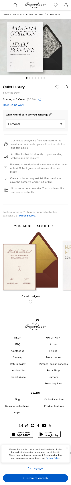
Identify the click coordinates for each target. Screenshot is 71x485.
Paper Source (27, 215)
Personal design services (53, 364)
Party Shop (53, 370)
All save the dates (34, 14)
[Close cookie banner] (67, 447)
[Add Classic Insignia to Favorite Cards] (30, 302)
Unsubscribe (18, 370)
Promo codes (53, 357)
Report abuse (18, 377)
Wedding (17, 14)
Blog (17, 399)
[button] (51, 115)
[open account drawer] (66, 5)
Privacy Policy (53, 458)
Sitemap (18, 357)
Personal (14, 124)
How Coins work (13, 105)
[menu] (5, 5)
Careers (53, 377)
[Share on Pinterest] (32, 425)
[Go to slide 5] (38, 78)
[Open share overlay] (66, 86)
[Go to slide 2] (29, 78)
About (53, 344)
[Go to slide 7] (44, 78)
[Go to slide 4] (35, 78)
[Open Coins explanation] (40, 99)
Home (6, 14)
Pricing (53, 350)
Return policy (17, 364)
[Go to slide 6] (41, 78)
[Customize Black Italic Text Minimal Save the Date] (35, 47)
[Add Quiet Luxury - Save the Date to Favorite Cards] (57, 87)
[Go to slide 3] (32, 78)
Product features (54, 406)
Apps (17, 412)
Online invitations (54, 399)
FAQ (17, 344)
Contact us (17, 350)
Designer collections (17, 406)
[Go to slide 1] (26, 78)
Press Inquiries (53, 383)
